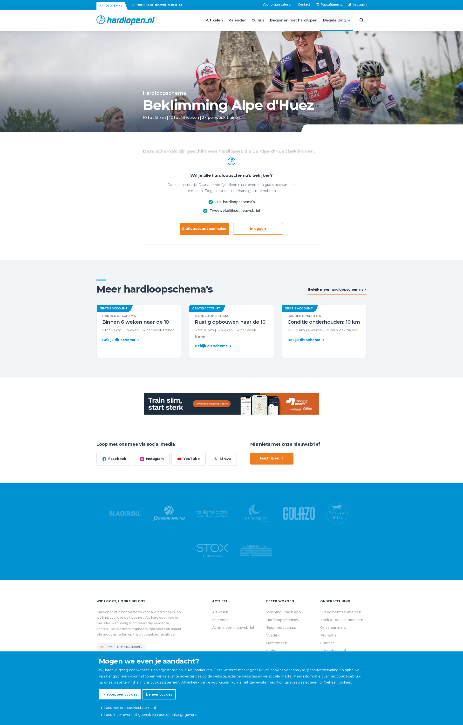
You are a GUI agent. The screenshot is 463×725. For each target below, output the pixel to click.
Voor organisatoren (277, 4)
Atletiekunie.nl (333, 651)
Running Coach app (283, 612)
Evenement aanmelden (340, 612)
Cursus (258, 20)
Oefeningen (276, 643)
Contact (304, 4)
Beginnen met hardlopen (293, 20)
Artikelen (214, 20)
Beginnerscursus (281, 627)
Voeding (273, 635)
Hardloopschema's (282, 620)
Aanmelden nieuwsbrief (233, 627)
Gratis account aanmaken (205, 228)
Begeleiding (334, 20)
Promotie (328, 635)
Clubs (271, 651)
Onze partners (333, 627)
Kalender (237, 20)
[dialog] (231, 688)
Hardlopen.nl (110, 5)
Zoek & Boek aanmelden (341, 620)
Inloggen (258, 228)
